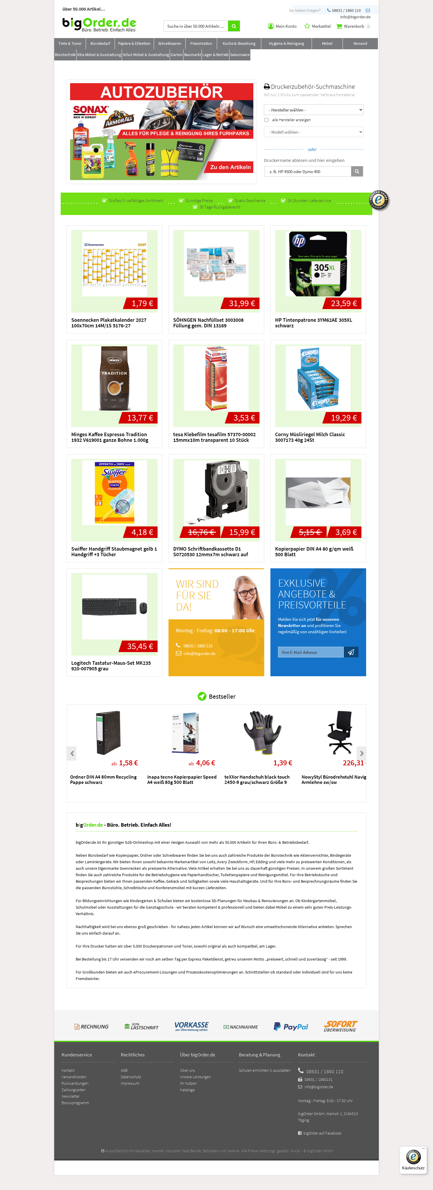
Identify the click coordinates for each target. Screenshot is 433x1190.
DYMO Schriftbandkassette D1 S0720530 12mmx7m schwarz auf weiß (210, 554)
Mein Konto (286, 26)
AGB (124, 1070)
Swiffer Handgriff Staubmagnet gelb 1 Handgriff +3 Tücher (114, 551)
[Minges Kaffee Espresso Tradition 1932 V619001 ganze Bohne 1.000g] (114, 378)
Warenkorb (356, 26)
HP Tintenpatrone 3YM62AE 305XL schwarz (313, 322)
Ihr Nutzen (188, 1083)
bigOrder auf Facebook (322, 1133)
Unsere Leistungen (195, 1076)
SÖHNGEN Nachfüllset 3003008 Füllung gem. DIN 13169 (208, 322)
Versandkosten (74, 1076)
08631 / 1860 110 (346, 10)
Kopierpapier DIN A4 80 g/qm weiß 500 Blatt (314, 551)
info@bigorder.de (199, 653)
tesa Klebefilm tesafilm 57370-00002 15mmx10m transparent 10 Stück (214, 437)
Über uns (187, 1070)
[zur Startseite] (99, 30)
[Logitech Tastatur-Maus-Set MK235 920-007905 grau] (114, 607)
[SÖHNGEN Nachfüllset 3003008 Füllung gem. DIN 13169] (216, 264)
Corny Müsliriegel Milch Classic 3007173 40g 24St (310, 437)
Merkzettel (321, 26)
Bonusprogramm (75, 1102)
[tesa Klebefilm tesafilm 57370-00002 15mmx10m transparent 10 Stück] (216, 378)
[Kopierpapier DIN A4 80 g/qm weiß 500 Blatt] (318, 492)
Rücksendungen (75, 1083)
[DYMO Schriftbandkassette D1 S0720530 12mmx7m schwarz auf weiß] (216, 492)
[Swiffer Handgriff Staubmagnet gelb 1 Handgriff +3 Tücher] (114, 492)
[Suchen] (357, 171)
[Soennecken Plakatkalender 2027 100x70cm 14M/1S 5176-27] (114, 264)
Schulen (165, 900)
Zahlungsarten (73, 1089)
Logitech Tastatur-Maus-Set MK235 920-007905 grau (111, 665)
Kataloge (187, 1089)
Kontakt (68, 1070)
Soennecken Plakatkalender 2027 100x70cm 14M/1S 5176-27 (108, 322)
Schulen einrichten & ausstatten (264, 1070)
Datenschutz (131, 1076)
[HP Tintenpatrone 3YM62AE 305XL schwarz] (318, 264)
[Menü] (423, 1149)
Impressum (130, 1083)
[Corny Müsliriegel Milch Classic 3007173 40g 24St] (318, 378)
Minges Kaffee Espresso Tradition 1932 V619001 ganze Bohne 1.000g (109, 437)
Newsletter (71, 1096)
